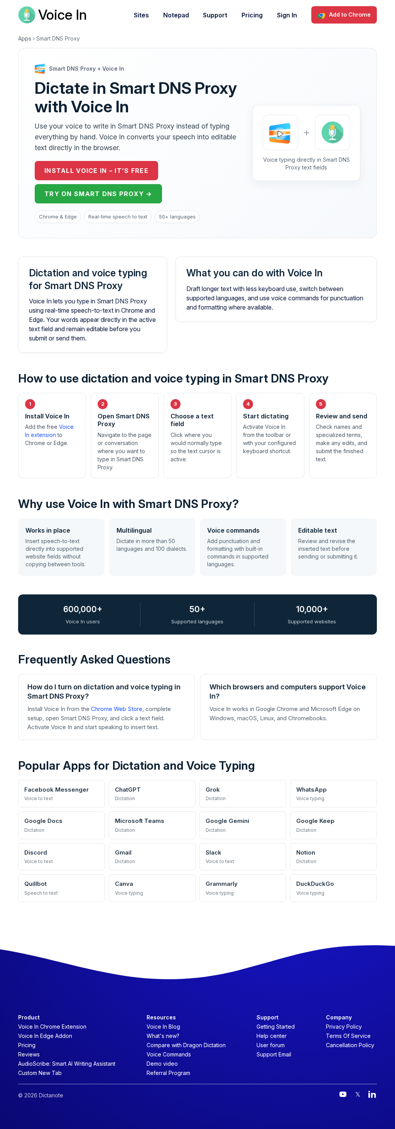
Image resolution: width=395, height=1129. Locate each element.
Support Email (274, 1054)
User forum (271, 1045)
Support (215, 15)
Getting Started (276, 1026)
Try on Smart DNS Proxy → (98, 194)
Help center (272, 1036)
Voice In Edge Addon (45, 1036)
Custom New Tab (40, 1073)
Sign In (287, 15)
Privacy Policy (344, 1026)
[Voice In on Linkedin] (372, 1094)
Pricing (252, 15)
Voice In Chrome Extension (52, 1026)
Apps (24, 38)
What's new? (163, 1036)
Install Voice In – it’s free (96, 170)
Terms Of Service (348, 1036)
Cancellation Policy (350, 1045)
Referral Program (168, 1073)
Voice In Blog (163, 1026)
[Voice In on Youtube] (343, 1094)
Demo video (162, 1063)
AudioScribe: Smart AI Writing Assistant (66, 1063)
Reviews (29, 1054)
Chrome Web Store (116, 709)
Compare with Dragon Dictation (186, 1045)
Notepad (176, 15)
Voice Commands (169, 1054)
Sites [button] (141, 15)
